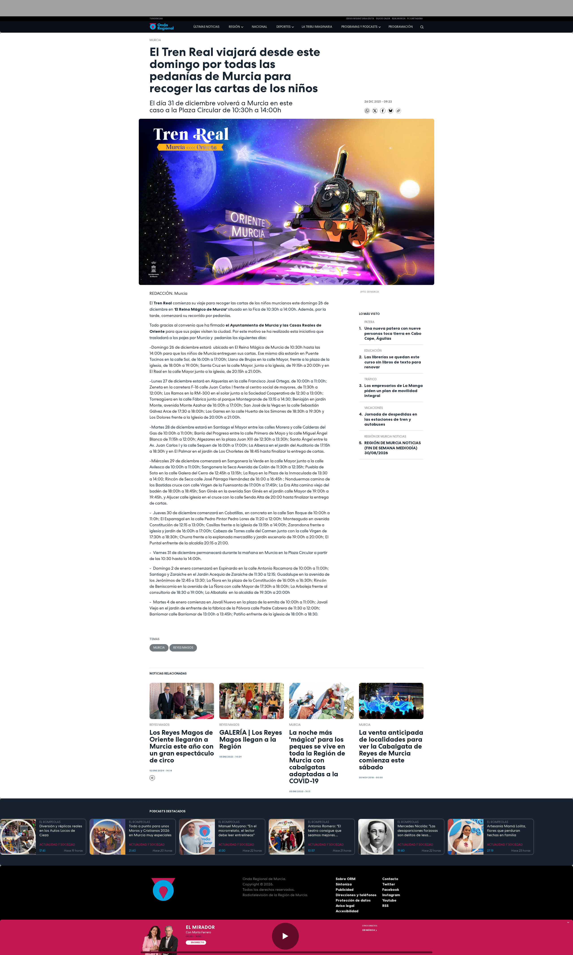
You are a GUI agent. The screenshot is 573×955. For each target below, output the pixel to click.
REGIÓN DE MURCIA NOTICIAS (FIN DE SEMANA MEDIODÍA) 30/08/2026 (392, 447)
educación (373, 350)
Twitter (388, 884)
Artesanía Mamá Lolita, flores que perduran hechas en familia (506, 830)
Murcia (155, 40)
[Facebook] (383, 110)
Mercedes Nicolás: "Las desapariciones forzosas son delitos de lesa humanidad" (418, 830)
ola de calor (383, 18)
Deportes (283, 27)
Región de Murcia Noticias (385, 436)
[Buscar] (420, 27)
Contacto (390, 878)
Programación (401, 27)
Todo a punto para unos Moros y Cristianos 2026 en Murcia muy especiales (150, 830)
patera (369, 322)
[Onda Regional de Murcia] (161, 27)
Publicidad (344, 889)
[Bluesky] (391, 110)
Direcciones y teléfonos (356, 895)
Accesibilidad (347, 911)
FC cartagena (415, 18)
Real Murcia (398, 18)
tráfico (370, 379)
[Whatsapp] (367, 110)
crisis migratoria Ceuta (360, 18)
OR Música (368, 930)
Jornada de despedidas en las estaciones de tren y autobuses (390, 419)
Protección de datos (353, 900)
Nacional (259, 27)
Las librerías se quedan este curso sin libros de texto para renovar (392, 361)
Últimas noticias (206, 27)
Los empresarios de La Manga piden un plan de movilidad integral (393, 390)
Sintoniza (344, 884)
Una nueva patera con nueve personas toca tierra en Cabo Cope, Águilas (392, 333)
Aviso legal (345, 905)
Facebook (390, 889)
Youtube (389, 900)
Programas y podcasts (359, 27)
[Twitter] (375, 110)
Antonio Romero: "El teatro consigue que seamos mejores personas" (324, 830)
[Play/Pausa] (285, 936)
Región (234, 27)
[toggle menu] (242, 26)
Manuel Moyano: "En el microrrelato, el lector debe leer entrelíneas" (237, 830)
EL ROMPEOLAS (49, 822)
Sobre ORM (345, 878)
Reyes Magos (183, 647)
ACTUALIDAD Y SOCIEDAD (57, 845)
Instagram (391, 895)
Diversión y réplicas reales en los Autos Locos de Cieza (60, 830)
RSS (385, 905)
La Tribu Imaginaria (317, 27)
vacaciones (373, 408)
